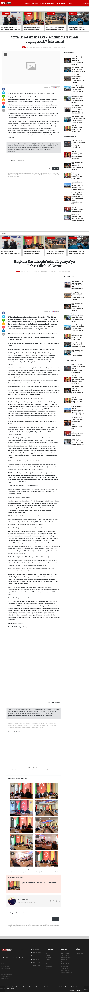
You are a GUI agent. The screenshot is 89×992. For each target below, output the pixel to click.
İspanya (48, 337)
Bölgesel (35, 3)
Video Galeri (37, 952)
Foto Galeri (36, 949)
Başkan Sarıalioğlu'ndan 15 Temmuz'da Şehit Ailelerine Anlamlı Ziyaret (77, 98)
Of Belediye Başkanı (15, 353)
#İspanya (41, 727)
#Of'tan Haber (28, 725)
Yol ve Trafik (65, 955)
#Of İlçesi (11, 723)
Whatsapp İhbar (5, 976)
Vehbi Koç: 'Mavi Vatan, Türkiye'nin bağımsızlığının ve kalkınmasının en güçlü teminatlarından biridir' (77, 198)
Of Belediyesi (34, 432)
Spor (70, 3)
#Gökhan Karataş (51, 723)
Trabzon (27, 3)
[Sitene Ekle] (23, 957)
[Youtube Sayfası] (11, 957)
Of (23, 3)
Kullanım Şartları (6, 974)
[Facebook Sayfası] (2, 957)
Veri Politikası (5, 968)
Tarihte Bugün (65, 964)
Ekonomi (64, 3)
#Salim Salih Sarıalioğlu (29, 727)
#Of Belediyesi (51, 725)
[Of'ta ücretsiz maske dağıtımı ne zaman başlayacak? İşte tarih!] (31, 67)
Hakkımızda (5, 964)
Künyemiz (36, 962)
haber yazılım (4, 990)
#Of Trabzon (26, 723)
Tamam (79, 990)
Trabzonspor (49, 3)
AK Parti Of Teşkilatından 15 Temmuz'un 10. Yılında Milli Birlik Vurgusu (77, 78)
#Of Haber (35, 723)
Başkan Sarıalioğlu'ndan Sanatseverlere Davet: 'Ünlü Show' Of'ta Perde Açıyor (77, 154)
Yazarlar (35, 956)
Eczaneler (64, 959)
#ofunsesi (11, 725)
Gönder (56, 168)
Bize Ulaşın (36, 965)
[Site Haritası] (20, 957)
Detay (72, 990)
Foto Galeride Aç (34, 870)
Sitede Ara (79, 953)
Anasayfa (4, 9)
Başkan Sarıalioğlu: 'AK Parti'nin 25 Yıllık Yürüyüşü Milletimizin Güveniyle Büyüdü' (77, 109)
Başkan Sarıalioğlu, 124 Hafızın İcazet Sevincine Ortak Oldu (78, 69)
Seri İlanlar (64, 968)
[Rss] (17, 957)
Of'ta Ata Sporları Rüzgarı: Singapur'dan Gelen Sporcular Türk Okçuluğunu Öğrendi (77, 185)
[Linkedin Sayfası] (14, 957)
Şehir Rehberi (65, 970)
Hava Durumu (65, 953)
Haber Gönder (5, 978)
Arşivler (36, 959)
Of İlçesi (21, 362)
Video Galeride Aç (34, 768)
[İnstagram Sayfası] (8, 957)
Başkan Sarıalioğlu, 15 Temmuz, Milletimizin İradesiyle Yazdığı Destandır (77, 60)
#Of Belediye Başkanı (14, 727)
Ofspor (41, 3)
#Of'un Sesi (18, 723)
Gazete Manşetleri (66, 972)
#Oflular (41, 723)
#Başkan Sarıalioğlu (39, 725)
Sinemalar (64, 966)
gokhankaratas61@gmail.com (27, 902)
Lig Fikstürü (65, 962)
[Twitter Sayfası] (4, 957)
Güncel (57, 3)
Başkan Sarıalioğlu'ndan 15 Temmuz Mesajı (77, 209)
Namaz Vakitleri (66, 957)
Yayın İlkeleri (5, 966)
